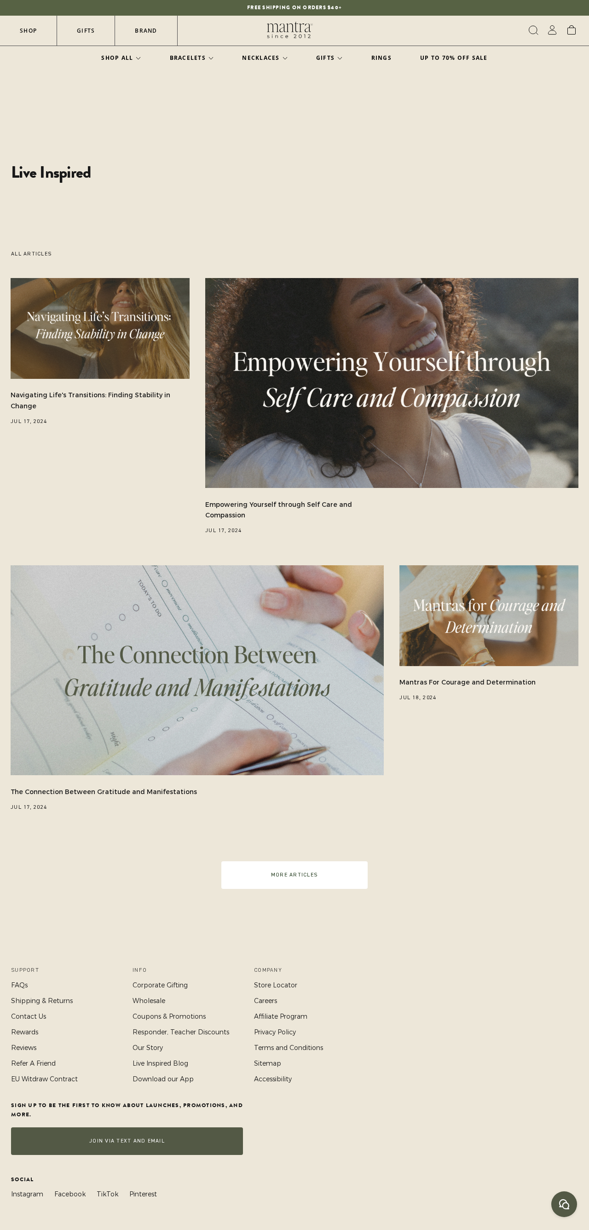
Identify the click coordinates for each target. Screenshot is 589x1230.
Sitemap (267, 1063)
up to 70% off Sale (454, 58)
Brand (146, 31)
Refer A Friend (33, 1063)
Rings (381, 58)
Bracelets (188, 58)
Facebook (70, 1194)
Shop (28, 31)
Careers (265, 1001)
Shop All (117, 58)
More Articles (294, 874)
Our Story (148, 1048)
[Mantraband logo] (290, 30)
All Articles (31, 253)
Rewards (24, 1032)
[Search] (532, 30)
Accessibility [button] (273, 1079)
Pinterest (143, 1194)
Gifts (86, 31)
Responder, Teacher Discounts (181, 1032)
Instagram (27, 1194)
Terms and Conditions (288, 1048)
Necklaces (260, 58)
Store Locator (275, 985)
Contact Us (28, 1016)
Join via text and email (127, 1140)
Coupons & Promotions (169, 1016)
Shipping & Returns (42, 1001)
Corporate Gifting (160, 985)
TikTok (107, 1194)
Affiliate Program (280, 1016)
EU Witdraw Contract (44, 1079)
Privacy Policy (275, 1032)
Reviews (23, 1048)
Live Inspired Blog (160, 1063)
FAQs (19, 985)
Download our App (163, 1079)
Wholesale (149, 1001)
